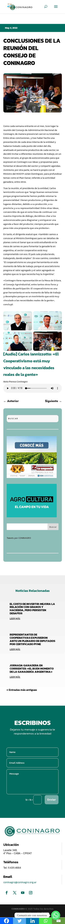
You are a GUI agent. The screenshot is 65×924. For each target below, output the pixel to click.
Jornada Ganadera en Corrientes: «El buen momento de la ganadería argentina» (32, 668)
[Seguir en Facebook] (6, 892)
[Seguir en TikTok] (38, 892)
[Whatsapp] (55, 915)
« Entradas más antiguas (21, 690)
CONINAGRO (18, 909)
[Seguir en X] (14, 892)
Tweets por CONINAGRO (19, 538)
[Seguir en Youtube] (22, 892)
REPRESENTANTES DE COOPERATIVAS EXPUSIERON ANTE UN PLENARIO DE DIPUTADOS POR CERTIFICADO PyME (32, 639)
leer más (15, 618)
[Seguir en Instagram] (30, 892)
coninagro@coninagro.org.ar (19, 882)
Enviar (51, 799)
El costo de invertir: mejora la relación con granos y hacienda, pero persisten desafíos (32, 608)
